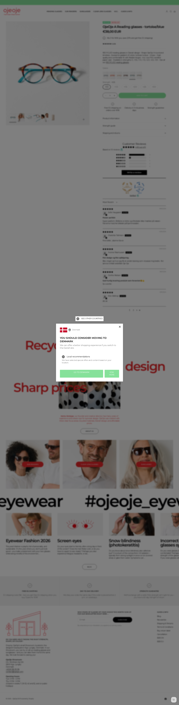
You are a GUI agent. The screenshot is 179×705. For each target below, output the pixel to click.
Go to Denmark (81, 372)
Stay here (111, 373)
